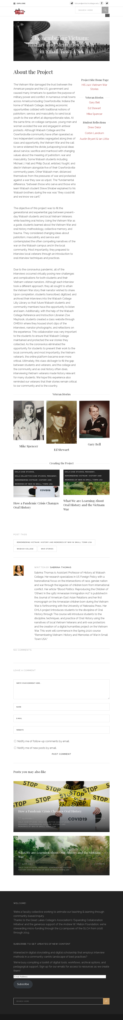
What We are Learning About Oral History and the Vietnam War (84, 505)
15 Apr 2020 (27, 864)
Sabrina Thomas (60, 567)
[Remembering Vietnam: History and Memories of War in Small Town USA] (21, 570)
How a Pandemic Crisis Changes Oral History (50, 811)
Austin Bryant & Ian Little (94, 138)
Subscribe (23, 984)
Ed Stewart (94, 108)
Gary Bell (94, 102)
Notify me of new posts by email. (37, 747)
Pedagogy (52, 476)
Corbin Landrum (94, 133)
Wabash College (25, 549)
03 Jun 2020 (27, 818)
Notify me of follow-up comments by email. (43, 741)
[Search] (105, 10)
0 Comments (99, 818)
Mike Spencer (94, 113)
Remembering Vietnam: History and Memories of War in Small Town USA (34, 482)
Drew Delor (94, 127)
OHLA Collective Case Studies (30, 476)
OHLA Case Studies (24, 472)
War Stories (47, 549)
